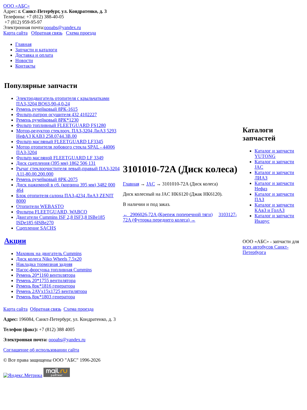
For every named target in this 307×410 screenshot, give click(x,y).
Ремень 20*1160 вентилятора (45, 275)
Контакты (25, 65)
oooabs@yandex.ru (62, 27)
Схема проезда (81, 32)
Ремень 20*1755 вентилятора (46, 280)
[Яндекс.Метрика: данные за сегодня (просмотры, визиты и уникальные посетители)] (22, 375)
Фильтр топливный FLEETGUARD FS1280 (61, 125)
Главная (23, 44)
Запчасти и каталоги (36, 49)
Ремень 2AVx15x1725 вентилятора (51, 291)
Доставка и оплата (34, 55)
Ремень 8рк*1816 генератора (45, 285)
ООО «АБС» (16, 5)
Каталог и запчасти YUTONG (274, 153)
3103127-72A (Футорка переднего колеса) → (180, 217)
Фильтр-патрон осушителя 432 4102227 (56, 114)
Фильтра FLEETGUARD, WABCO (51, 211)
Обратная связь (46, 32)
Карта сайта (15, 32)
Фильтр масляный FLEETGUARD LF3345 (59, 141)
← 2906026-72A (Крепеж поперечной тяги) (168, 214)
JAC (150, 183)
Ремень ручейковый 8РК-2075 (47, 179)
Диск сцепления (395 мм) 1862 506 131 (56, 163)
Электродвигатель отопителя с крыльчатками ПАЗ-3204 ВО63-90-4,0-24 (62, 101)
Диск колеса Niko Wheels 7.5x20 (49, 258)
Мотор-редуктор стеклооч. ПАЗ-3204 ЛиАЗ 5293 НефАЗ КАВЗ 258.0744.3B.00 (66, 133)
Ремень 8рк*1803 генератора (45, 296)
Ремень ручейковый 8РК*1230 (47, 119)
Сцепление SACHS (36, 228)
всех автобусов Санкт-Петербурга (265, 249)
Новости (24, 60)
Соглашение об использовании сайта (41, 349)
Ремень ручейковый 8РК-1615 (47, 109)
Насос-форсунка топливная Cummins (54, 269)
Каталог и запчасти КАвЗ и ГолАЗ (274, 207)
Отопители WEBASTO (40, 206)
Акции (15, 241)
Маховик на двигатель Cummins (49, 253)
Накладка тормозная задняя (44, 264)
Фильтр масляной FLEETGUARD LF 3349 (59, 157)
